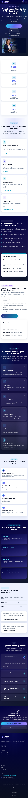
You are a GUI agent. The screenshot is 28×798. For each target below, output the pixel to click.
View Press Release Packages (14, 26)
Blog (2, 767)
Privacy (14, 789)
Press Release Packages (6, 754)
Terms (14, 787)
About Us (3, 765)
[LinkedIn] (2, 746)
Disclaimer (14, 795)
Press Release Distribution (7, 752)
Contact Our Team (14, 727)
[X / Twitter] (5, 746)
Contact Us (3, 769)
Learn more (5, 171)
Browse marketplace (7, 209)
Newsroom (3, 759)
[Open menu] (26, 2)
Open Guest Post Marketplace (9, 316)
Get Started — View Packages (14, 723)
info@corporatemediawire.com (9, 775)
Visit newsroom (6, 190)
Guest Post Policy (14, 792)
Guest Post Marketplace (6, 757)
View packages (6, 153)
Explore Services (14, 30)
